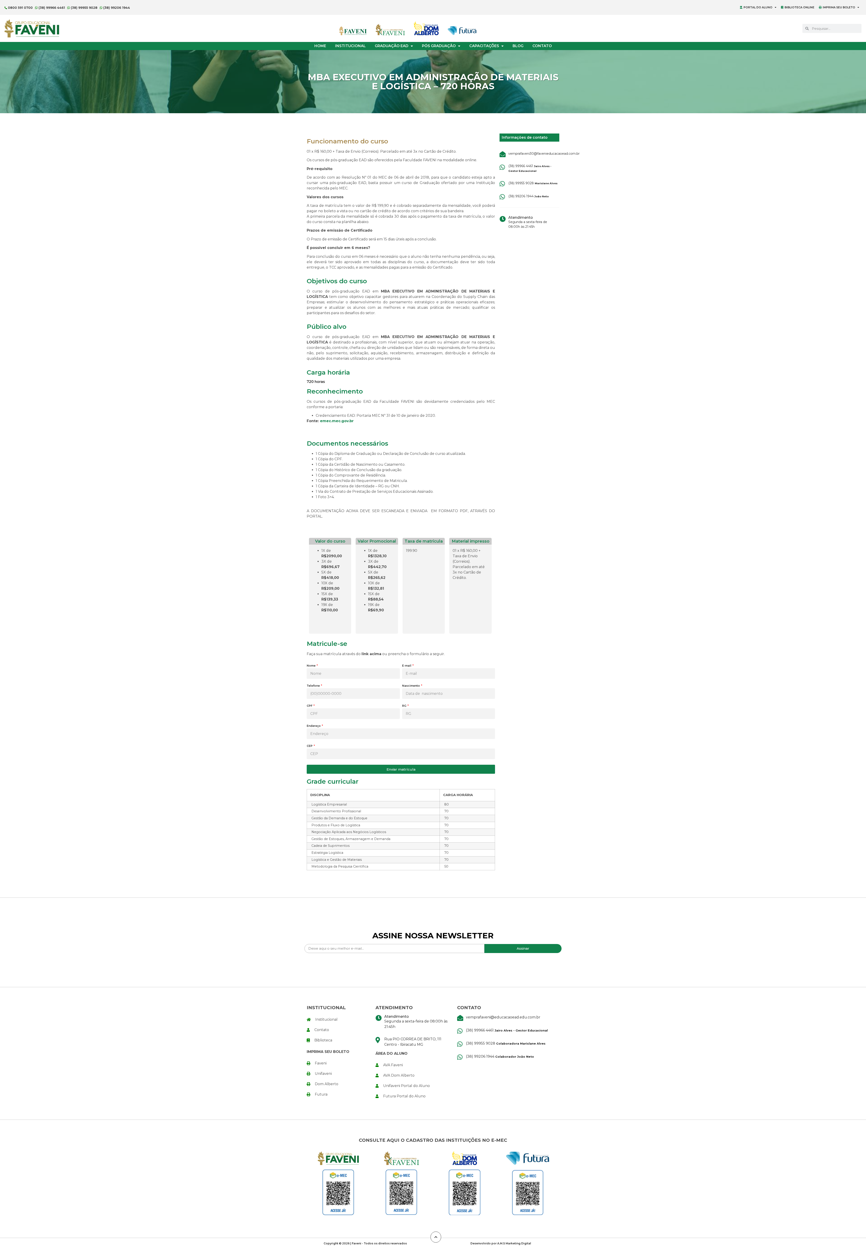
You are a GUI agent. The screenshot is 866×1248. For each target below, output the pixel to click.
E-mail (407, 665)
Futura (321, 1094)
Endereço (314, 726)
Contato (542, 46)
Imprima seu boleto (839, 7)
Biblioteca (323, 1040)
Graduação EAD (391, 46)
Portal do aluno (758, 7)
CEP (310, 746)
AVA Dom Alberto (399, 1075)
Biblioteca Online (799, 7)
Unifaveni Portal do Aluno (406, 1086)
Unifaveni (323, 1073)
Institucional (350, 46)
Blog (518, 46)
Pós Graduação (439, 46)
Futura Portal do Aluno (404, 1096)
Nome (311, 665)
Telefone (313, 685)
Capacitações (484, 46)
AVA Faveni (393, 1065)
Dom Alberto (326, 1084)
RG (404, 706)
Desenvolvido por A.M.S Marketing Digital (500, 1243)
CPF (310, 706)
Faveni (321, 1063)
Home (320, 46)
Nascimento (411, 685)
